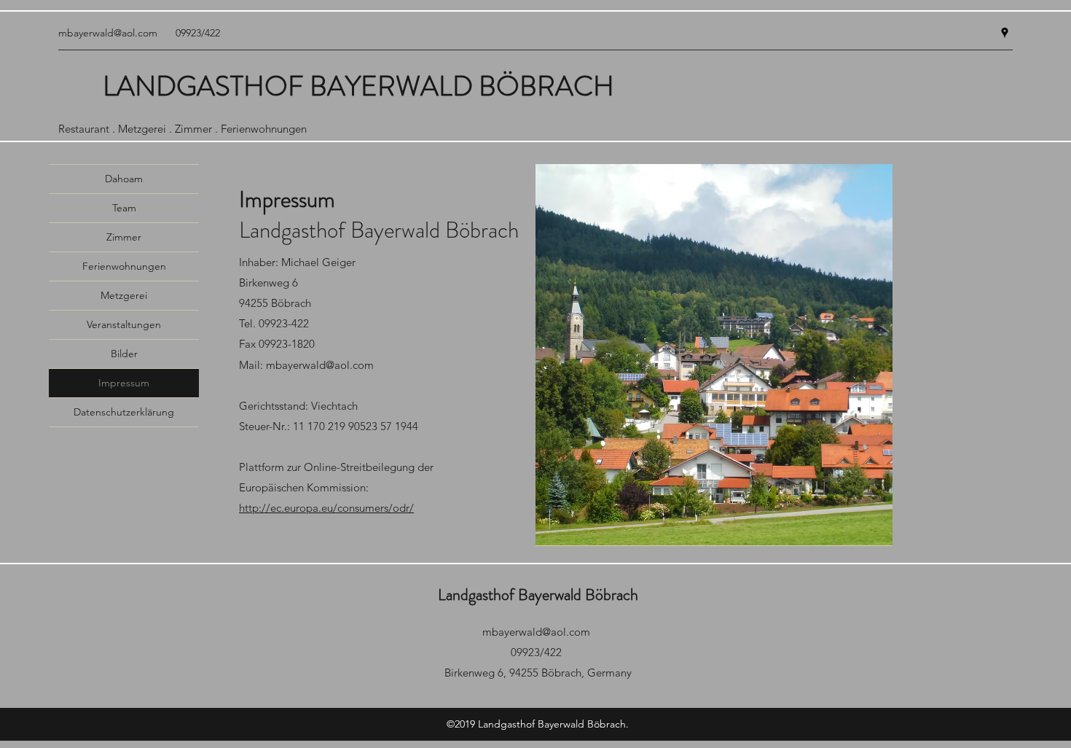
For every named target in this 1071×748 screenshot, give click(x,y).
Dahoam (124, 178)
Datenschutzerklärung (124, 411)
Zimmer (123, 237)
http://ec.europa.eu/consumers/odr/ (326, 508)
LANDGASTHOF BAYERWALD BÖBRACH (358, 86)
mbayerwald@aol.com (107, 32)
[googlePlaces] (1004, 33)
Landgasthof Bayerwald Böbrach (538, 594)
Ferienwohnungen (124, 266)
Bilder (124, 353)
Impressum (123, 382)
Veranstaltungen (124, 324)
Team (124, 207)
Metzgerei (124, 295)
